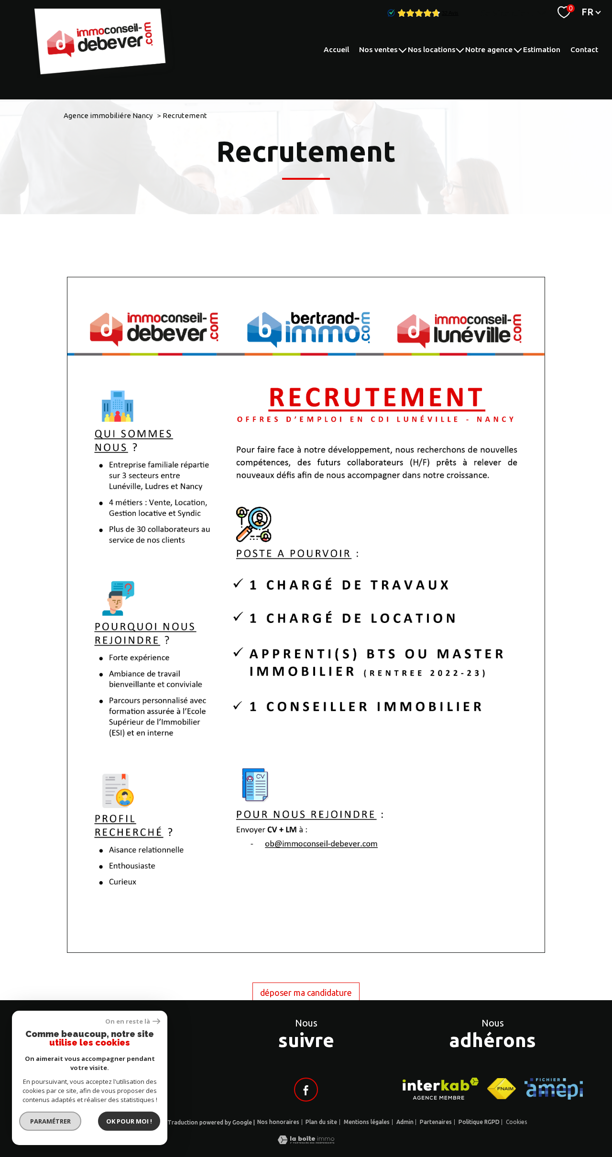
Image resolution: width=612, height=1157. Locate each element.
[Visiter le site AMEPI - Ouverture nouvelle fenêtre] (554, 1089)
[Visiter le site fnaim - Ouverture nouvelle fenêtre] (501, 1088)
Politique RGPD (479, 1122)
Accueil (336, 49)
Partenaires (436, 1122)
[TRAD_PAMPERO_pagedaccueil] (106, 74)
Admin (405, 1122)
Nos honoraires (278, 1122)
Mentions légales (367, 1122)
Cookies (516, 1122)
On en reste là (127, 1021)
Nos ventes (378, 49)
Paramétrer (50, 1121)
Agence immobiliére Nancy (108, 115)
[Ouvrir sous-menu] (402, 49)
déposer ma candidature (306, 992)
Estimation (541, 49)
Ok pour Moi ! (129, 1121)
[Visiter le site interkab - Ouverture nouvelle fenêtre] (441, 1089)
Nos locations (431, 49)
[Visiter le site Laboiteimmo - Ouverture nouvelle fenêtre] (306, 1141)
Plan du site (321, 1122)
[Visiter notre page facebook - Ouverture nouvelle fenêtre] (306, 1090)
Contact (584, 49)
